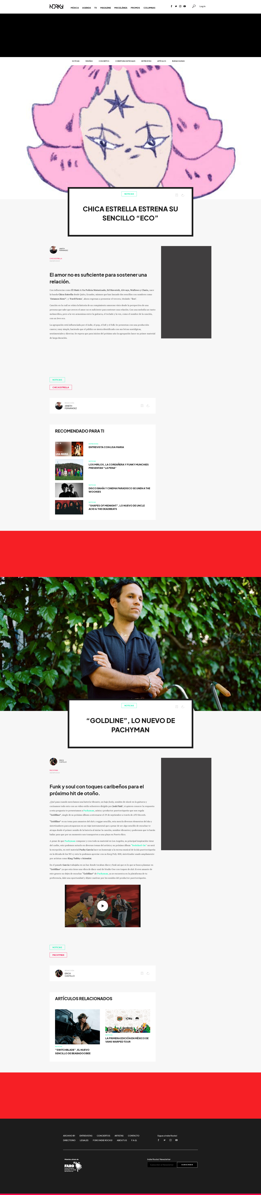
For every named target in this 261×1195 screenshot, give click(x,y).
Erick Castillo (63, 761)
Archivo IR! (69, 1135)
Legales (84, 1140)
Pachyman (54, 770)
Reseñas (89, 61)
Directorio (69, 1140)
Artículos (161, 61)
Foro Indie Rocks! (103, 1140)
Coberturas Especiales (125, 61)
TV (95, 8)
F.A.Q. (134, 1140)
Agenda (86, 8)
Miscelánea (120, 8)
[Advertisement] (130, 35)
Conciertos (104, 61)
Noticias (76, 61)
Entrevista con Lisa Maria (106, 447)
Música (75, 8)
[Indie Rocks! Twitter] (176, 6)
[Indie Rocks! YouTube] (185, 6)
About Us (122, 1140)
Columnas (149, 8)
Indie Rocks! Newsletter (158, 1159)
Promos (135, 8)
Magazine (105, 8)
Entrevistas (146, 61)
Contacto (133, 1135)
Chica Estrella (56, 258)
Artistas (119, 1135)
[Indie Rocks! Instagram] (180, 6)
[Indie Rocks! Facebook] (171, 6)
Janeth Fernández (63, 249)
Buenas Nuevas (178, 61)
